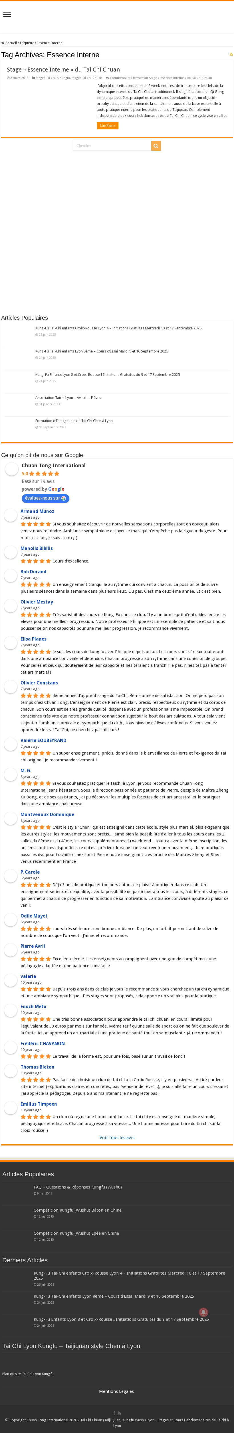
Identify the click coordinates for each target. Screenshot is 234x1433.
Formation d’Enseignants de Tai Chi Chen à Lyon (74, 421)
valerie (28, 976)
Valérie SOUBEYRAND (43, 740)
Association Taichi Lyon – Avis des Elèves (68, 398)
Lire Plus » (107, 126)
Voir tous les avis (117, 1137)
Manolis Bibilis (37, 548)
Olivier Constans (39, 683)
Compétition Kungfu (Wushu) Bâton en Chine (78, 1210)
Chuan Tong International (54, 465)
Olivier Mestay (37, 602)
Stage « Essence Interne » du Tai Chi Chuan (63, 69)
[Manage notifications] (203, 1312)
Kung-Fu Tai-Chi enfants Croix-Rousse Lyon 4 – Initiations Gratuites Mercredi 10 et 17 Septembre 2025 (118, 328)
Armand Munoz (37, 511)
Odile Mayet (34, 916)
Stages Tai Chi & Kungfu (53, 78)
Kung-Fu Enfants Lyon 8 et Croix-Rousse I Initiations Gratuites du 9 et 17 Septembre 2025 (107, 374)
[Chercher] (156, 146)
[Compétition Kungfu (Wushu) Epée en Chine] (16, 1240)
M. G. (26, 770)
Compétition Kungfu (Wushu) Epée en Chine (76, 1233)
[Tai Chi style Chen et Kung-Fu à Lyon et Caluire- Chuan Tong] (117, 17)
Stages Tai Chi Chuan (87, 78)
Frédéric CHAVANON (43, 1043)
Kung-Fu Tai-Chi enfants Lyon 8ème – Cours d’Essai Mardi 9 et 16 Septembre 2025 (101, 351)
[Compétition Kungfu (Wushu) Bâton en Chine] (16, 1217)
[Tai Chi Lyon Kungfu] (117, 1363)
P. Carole (30, 872)
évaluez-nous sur (42, 498)
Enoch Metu (34, 1006)
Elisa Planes (34, 639)
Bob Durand (34, 571)
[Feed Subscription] (231, 54)
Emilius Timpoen (39, 1104)
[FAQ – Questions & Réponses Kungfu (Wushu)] (16, 1194)
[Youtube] (119, 1413)
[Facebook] (114, 1413)
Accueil (11, 43)
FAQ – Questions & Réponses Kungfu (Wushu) (78, 1187)
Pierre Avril (33, 946)
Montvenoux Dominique (47, 814)
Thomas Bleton (38, 1067)
